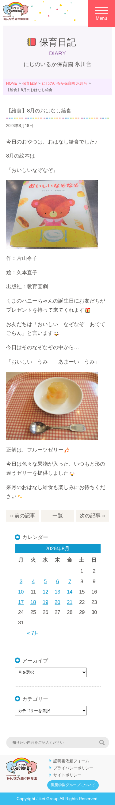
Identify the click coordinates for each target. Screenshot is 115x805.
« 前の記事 (22, 516)
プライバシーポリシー (73, 768)
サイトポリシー (67, 775)
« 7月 (33, 633)
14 (69, 592)
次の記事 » (92, 516)
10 (21, 592)
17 (21, 602)
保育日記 (29, 83)
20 (57, 602)
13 (57, 592)
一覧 (57, 516)
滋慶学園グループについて (73, 785)
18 (33, 602)
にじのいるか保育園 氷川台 (64, 83)
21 (69, 602)
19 (45, 602)
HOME (11, 83)
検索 (102, 742)
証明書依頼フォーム (71, 761)
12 (45, 592)
